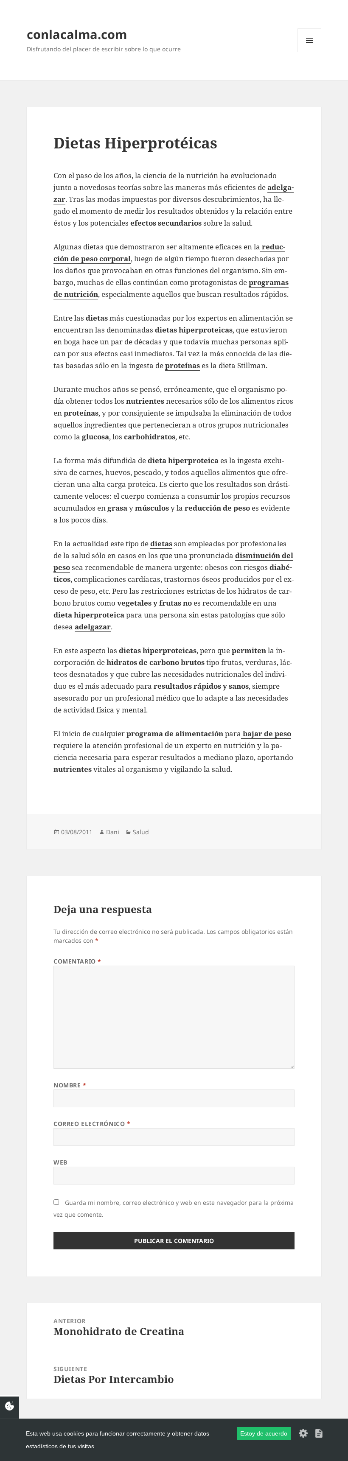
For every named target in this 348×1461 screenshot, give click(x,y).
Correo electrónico (91, 1124)
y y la (178, 508)
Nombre (69, 1085)
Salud (141, 832)
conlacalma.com (77, 34)
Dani (112, 832)
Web (60, 1162)
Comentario (77, 961)
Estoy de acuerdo (263, 1433)
